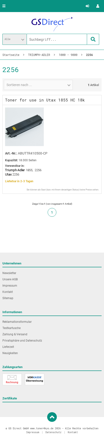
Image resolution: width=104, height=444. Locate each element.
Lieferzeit (8, 347)
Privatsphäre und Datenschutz (22, 340)
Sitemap (7, 298)
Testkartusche (11, 328)
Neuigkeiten (10, 353)
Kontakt (7, 292)
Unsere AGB (10, 279)
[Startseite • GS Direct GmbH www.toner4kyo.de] (52, 24)
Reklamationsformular (17, 321)
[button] (14, 39)
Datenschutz (53, 432)
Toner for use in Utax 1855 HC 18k (45, 99)
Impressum (9, 285)
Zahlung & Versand (14, 334)
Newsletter (9, 273)
